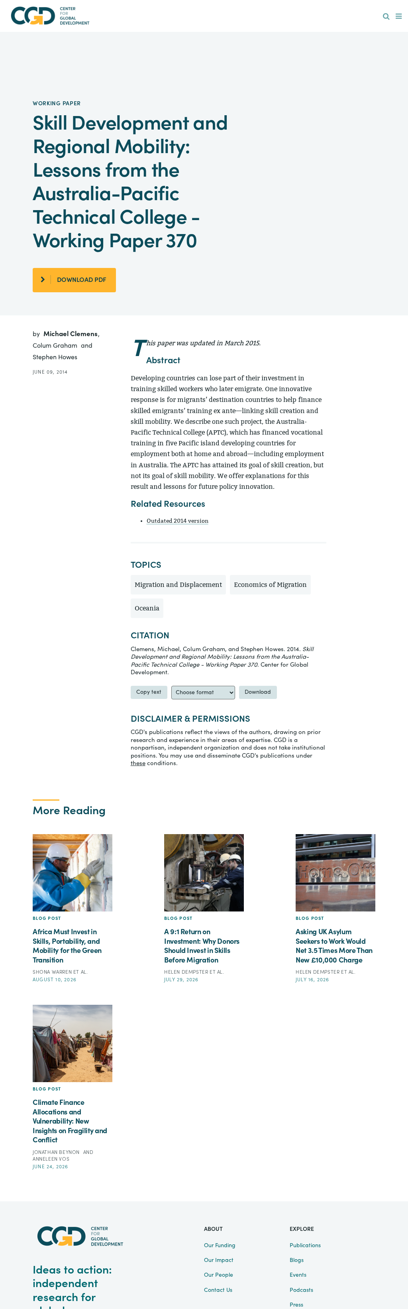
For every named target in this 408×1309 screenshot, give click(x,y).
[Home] (50, 16)
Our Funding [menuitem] (219, 1245)
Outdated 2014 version (177, 521)
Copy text (148, 692)
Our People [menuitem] (218, 1275)
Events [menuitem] (298, 1275)
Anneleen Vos (51, 1159)
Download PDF (81, 279)
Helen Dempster (187, 972)
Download (258, 692)
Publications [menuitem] (305, 1245)
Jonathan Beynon (57, 1152)
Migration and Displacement (178, 585)
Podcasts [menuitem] (301, 1290)
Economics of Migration (270, 585)
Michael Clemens (71, 334)
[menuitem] (386, 16)
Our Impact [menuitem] (218, 1260)
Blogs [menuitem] (297, 1260)
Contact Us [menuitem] (218, 1290)
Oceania (147, 608)
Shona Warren (53, 972)
